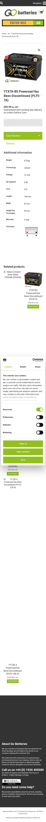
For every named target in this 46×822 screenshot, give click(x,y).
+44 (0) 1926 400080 (30, 770)
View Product (12, 474)
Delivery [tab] (10, 143)
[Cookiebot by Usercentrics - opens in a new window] (32, 360)
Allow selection (23, 452)
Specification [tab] (13, 135)
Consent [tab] (8, 367)
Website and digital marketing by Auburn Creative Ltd (23, 818)
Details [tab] (23, 367)
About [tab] (37, 367)
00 (9, 34)
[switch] (39, 417)
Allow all (23, 444)
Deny (23, 460)
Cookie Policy (23, 813)
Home (4, 34)
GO (38, 23)
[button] (39, 50)
